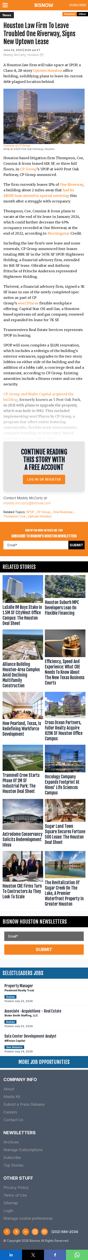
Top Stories (13, 1165)
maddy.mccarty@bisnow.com (27, 503)
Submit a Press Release (24, 1104)
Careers (10, 1112)
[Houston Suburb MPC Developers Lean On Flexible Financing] (65, 601)
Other (82, 14)
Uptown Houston (47, 70)
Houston (69, 14)
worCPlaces (28, 303)
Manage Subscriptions (23, 1150)
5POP (30, 512)
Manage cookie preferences (28, 1218)
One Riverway (71, 184)
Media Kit (11, 1096)
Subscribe (77, 5)
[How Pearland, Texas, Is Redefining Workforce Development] (23, 717)
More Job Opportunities (44, 1062)
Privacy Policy (16, 1187)
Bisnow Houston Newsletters (35, 921)
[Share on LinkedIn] (11, 1255)
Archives (11, 1142)
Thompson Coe (14, 516)
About (8, 1089)
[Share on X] (33, 1255)
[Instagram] (35, 1231)
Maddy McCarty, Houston (21, 55)
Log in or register (44, 479)
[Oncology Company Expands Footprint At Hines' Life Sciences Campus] (65, 771)
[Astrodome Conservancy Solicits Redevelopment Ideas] (23, 824)
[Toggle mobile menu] (6, 5)
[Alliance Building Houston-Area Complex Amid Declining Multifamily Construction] (23, 660)
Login (8, 1210)
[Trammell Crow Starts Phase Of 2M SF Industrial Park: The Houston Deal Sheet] (23, 771)
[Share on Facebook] (55, 1255)
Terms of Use (15, 1195)
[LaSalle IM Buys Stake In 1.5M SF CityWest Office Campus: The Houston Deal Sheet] (23, 601)
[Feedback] (44, 1231)
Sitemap (10, 1203)
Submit (76, 545)
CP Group (28, 169)
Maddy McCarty (30, 498)
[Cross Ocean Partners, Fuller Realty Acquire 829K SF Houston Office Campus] (65, 717)
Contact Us (13, 1120)
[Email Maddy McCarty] (41, 55)
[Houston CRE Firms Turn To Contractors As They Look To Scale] (23, 879)
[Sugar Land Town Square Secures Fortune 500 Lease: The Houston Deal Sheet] (65, 824)
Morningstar (58, 233)
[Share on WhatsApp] (77, 1255)
